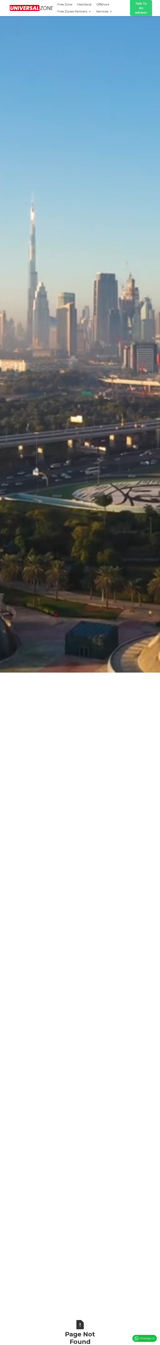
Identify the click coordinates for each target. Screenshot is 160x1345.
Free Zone (64, 4)
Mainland (84, 4)
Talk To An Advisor (141, 8)
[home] (31, 8)
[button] (74, 11)
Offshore (102, 4)
